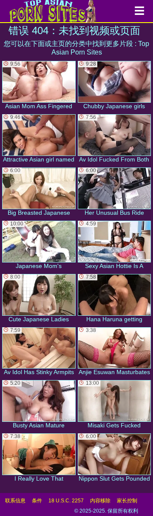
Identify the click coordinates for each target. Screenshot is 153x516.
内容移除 (100, 501)
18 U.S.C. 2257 (66, 501)
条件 (37, 501)
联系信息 (15, 501)
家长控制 (127, 501)
